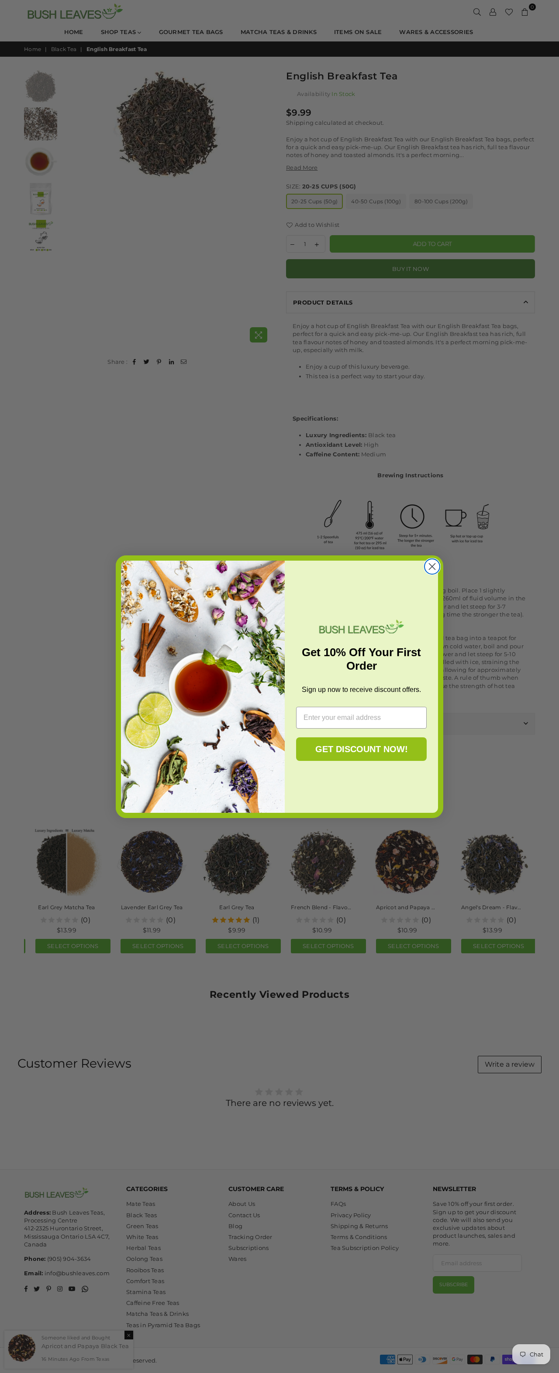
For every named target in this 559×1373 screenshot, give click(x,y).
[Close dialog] (432, 566)
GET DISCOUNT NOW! (361, 749)
